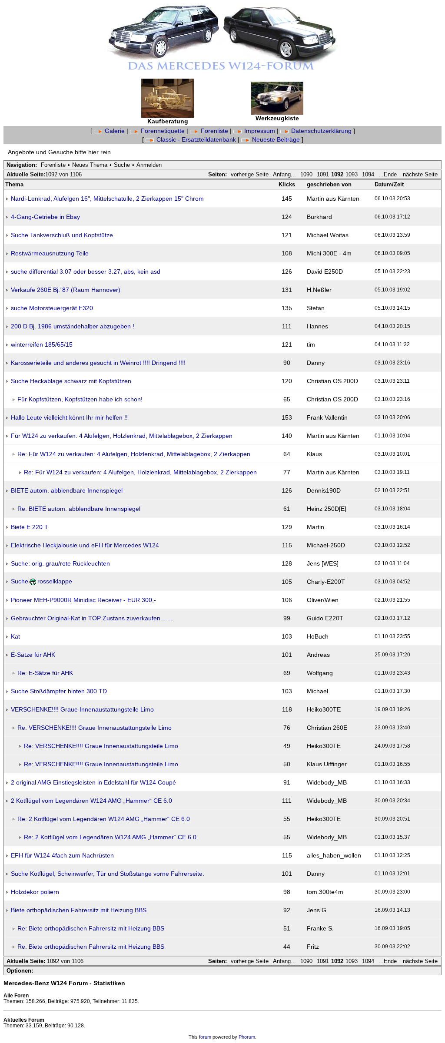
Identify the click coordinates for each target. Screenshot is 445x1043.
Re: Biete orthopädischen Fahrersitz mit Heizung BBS (90, 928)
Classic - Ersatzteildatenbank (196, 139)
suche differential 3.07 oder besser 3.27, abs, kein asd (85, 271)
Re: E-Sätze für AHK (45, 672)
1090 (306, 174)
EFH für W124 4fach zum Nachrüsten (62, 855)
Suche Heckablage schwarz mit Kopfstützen (71, 380)
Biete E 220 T (29, 526)
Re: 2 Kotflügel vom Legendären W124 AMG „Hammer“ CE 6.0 (103, 818)
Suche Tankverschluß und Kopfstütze (62, 235)
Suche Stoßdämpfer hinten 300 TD (59, 691)
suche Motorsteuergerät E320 (52, 308)
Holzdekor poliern (35, 891)
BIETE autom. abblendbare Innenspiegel (67, 490)
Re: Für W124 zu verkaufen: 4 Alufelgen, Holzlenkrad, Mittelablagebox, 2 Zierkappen (133, 453)
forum (205, 1037)
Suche (122, 165)
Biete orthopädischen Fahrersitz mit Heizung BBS (78, 910)
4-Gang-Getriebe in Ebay (45, 216)
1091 (323, 174)
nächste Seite (420, 174)
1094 (368, 174)
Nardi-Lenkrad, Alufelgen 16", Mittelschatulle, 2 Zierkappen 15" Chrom (107, 198)
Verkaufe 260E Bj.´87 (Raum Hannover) (65, 289)
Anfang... (284, 174)
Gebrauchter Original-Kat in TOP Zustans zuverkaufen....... (92, 618)
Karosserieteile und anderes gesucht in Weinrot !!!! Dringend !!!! (98, 362)
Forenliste (214, 130)
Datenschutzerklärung (321, 130)
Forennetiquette (162, 130)
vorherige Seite (250, 174)
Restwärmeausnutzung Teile (50, 253)
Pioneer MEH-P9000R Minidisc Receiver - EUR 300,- (83, 599)
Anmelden (149, 165)
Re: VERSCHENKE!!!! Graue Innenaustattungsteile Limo (94, 727)
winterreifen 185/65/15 (42, 344)
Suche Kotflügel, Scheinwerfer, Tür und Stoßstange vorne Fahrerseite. (107, 873)
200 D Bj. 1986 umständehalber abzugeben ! (72, 326)
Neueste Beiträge (276, 139)
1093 (351, 174)
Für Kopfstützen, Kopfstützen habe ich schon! (80, 399)
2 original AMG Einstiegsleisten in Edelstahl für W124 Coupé (93, 782)
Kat (15, 636)
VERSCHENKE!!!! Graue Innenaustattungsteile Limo (82, 709)
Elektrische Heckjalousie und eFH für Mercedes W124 (85, 545)
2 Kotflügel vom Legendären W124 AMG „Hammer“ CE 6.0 (91, 800)
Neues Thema (89, 165)
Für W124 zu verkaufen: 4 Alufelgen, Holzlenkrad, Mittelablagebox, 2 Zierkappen (121, 435)
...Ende (389, 174)
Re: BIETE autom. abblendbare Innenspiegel (78, 508)
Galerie (114, 130)
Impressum (259, 130)
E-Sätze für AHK (33, 654)
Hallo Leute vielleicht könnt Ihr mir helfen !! (69, 417)
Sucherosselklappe (41, 581)
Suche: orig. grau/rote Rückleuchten (60, 563)
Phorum (247, 1037)
